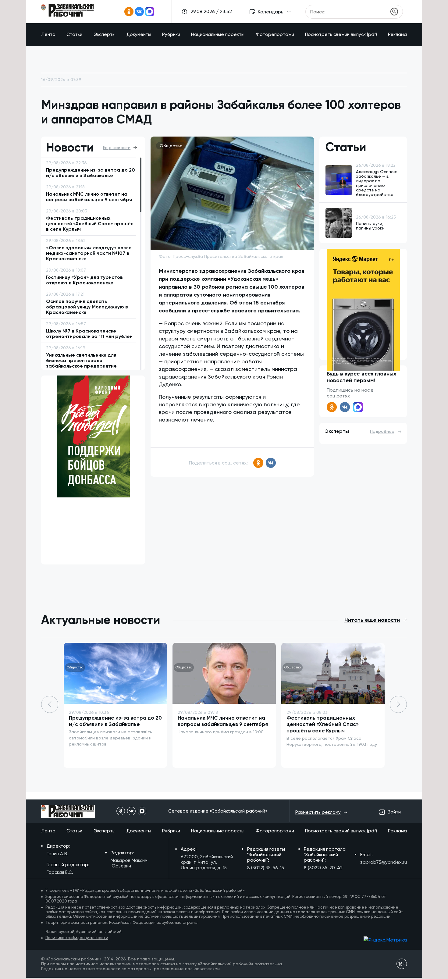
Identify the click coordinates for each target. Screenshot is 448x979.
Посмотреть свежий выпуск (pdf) (341, 34)
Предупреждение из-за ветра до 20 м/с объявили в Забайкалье (115, 721)
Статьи (74, 34)
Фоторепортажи (275, 34)
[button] (398, 704)
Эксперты (105, 34)
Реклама (397, 34)
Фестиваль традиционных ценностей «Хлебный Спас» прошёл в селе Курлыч (322, 724)
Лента (48, 34)
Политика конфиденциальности (76, 937)
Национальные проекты (217, 34)
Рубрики (171, 34)
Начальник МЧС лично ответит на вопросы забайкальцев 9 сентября (223, 721)
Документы (138, 34)
